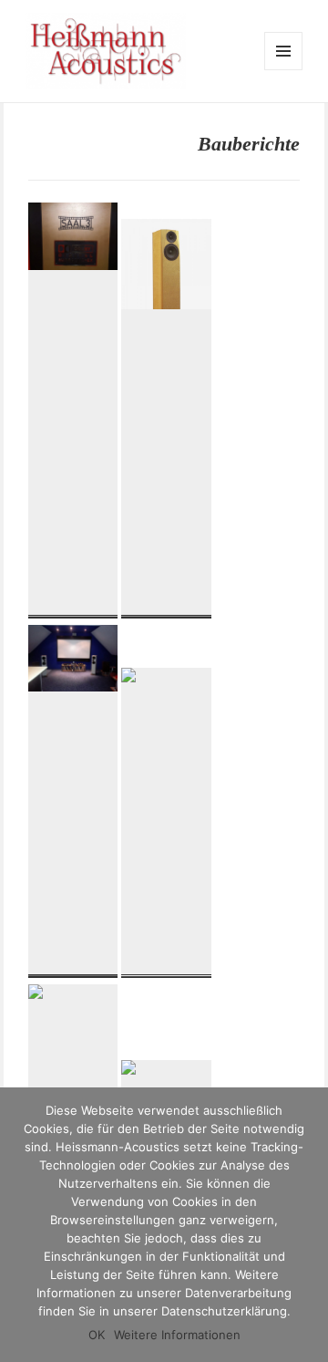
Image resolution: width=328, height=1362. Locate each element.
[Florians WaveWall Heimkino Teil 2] (73, 608)
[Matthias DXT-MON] (166, 967)
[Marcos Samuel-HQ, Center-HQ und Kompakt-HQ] (73, 967)
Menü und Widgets (283, 69)
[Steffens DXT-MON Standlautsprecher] (166, 608)
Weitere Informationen (177, 1334)
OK (96, 1334)
